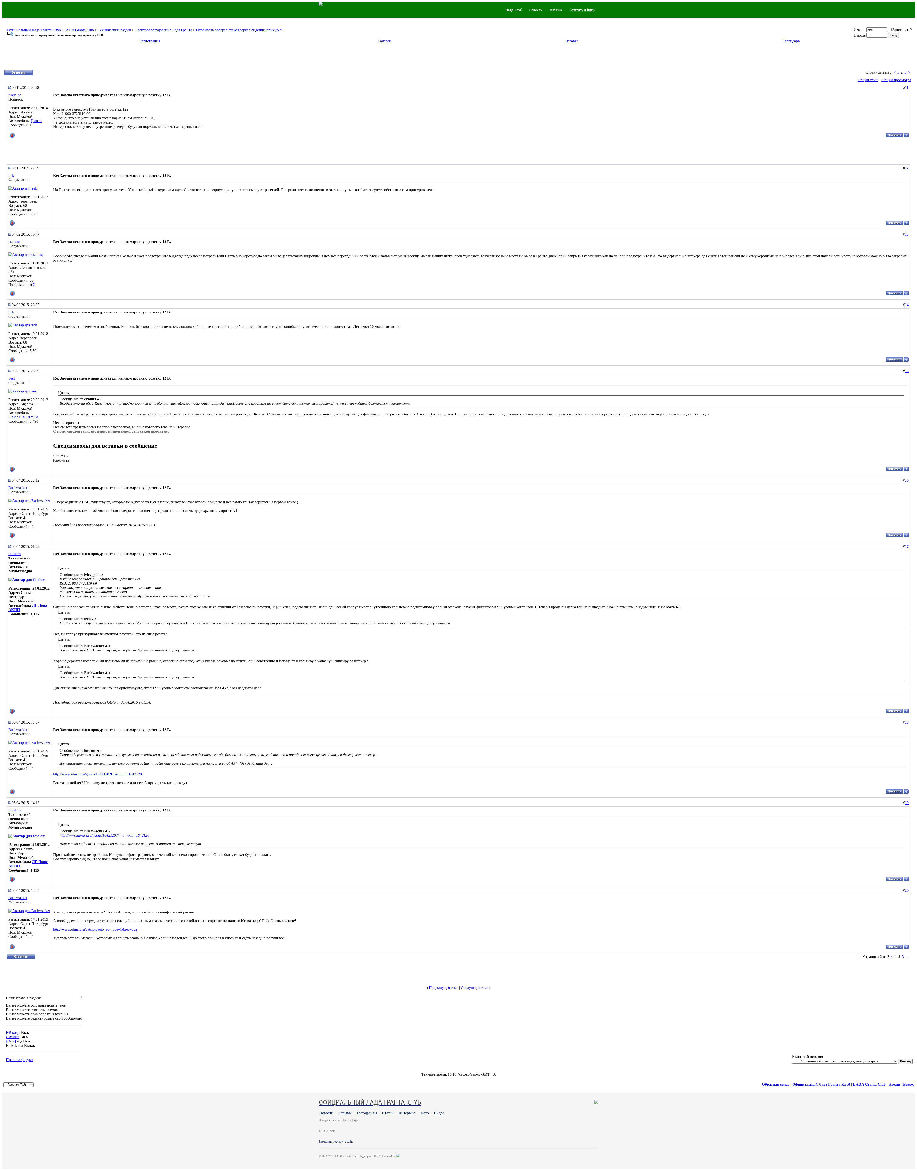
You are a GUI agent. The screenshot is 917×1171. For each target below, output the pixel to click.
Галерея (384, 41)
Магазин (555, 10)
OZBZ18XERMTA (23, 417)
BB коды (13, 1033)
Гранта (36, 121)
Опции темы (868, 80)
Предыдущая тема (443, 988)
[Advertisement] (458, 58)
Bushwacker (17, 488)
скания (14, 242)
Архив (894, 1084)
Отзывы (345, 1113)
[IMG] (11, 1041)
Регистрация (149, 41)
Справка (571, 41)
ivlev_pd (14, 95)
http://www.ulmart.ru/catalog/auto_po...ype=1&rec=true (95, 929)
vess (11, 378)
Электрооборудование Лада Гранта (163, 30)
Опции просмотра (896, 80)
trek (11, 175)
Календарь (791, 41)
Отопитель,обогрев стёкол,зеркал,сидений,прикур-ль (239, 30)
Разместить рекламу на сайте (336, 1141)
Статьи (388, 1113)
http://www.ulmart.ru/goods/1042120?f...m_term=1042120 (97, 774)
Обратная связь (775, 1084)
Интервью (407, 1113)
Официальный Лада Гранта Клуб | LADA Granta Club (50, 30)
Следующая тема (474, 988)
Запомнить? (902, 30)
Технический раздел (114, 30)
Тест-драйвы (367, 1113)
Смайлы (12, 1037)
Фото (424, 1113)
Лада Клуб (514, 10)
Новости (535, 10)
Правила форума (19, 1060)
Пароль (860, 35)
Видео (439, 1113)
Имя (857, 29)
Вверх (908, 1084)
